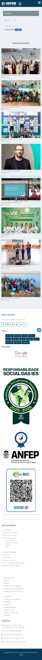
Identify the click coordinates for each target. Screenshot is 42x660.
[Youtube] (17, 324)
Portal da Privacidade (9, 560)
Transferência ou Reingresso (12, 586)
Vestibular (7, 583)
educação (10, 336)
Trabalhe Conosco (9, 610)
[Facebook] (3, 324)
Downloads (7, 605)
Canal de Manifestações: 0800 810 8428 (14, 642)
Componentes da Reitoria (10, 533)
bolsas (36, 339)
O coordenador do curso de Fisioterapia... (13, 75)
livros (8, 339)
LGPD (7, 547)
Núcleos (6, 580)
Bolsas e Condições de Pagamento (14, 589)
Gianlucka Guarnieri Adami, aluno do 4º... (12, 139)
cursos (25, 336)
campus (31, 336)
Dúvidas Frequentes (10, 607)
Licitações (7, 615)
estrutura (15, 339)
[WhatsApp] (25, 324)
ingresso (17, 342)
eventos (17, 336)
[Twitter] (12, 324)
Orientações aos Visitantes (12, 599)
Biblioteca (7, 602)
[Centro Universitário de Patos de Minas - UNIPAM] (15, 4)
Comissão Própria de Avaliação (13, 591)
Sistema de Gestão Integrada (11, 566)
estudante (9, 342)
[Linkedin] (21, 324)
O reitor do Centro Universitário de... (11, 171)
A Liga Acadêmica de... (7, 234)
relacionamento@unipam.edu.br (13, 634)
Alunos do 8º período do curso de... (11, 107)
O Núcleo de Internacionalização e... (11, 202)
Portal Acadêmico (9, 578)
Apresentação (7, 530)
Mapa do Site (8, 596)
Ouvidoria (8, 545)
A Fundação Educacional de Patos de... (12, 266)
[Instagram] (8, 324)
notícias (29, 339)
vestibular (26, 342)
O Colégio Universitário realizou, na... (11, 298)
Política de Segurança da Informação (14, 563)
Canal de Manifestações (10, 538)
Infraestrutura (7, 557)
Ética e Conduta (10, 541)
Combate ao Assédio (11, 543)
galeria (22, 339)
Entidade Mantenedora (9, 552)
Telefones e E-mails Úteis (11, 613)
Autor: (9, 20)
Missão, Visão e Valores (9, 535)
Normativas (6, 555)
